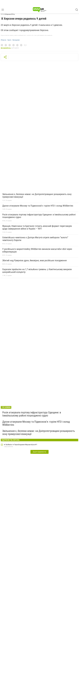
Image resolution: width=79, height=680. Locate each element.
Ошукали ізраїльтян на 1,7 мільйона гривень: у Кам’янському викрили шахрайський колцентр (37, 270)
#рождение (16, 40)
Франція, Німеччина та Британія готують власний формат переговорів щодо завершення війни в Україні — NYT (37, 227)
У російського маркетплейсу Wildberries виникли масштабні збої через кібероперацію (37, 250)
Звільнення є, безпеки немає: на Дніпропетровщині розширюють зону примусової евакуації (36, 195)
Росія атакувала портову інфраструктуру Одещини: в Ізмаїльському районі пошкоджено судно (39, 216)
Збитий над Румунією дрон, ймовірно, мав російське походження (34, 260)
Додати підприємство (39, 452)
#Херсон (3, 40)
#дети (9, 40)
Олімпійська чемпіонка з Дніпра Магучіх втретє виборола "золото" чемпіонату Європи (35, 239)
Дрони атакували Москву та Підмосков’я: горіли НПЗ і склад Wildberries (37, 205)
